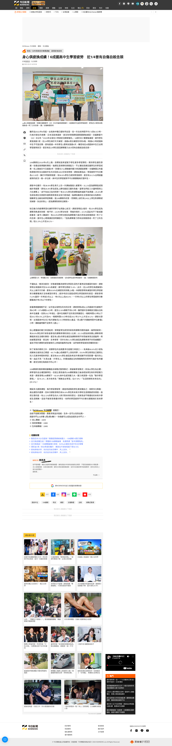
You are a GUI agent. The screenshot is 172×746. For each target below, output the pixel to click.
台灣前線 (66, 12)
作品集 (95, 475)
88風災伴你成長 (36, 12)
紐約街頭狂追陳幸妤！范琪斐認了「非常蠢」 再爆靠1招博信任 (89, 672)
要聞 (34, 8)
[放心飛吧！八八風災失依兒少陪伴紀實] (38, 3)
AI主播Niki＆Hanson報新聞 (92, 12)
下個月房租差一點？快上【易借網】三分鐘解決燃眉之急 (82, 707)
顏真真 (27, 61)
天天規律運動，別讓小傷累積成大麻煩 (77, 619)
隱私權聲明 (68, 731)
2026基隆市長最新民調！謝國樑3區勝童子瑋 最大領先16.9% (89, 585)
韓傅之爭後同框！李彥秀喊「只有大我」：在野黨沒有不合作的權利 (35, 646)
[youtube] (132, 3)
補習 (62, 502)
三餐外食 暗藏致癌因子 (86, 644)
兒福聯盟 (71, 502)
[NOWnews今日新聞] (21, 3)
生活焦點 (46, 46)
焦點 (21, 8)
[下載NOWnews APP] (146, 3)
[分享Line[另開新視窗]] (24, 138)
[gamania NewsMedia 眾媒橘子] (140, 741)
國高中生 (35, 502)
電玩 (79, 8)
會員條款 (101, 725)
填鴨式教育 (90, 502)
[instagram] (124, 3)
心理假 (75, 12)
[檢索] (151, 3)
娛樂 (47, 8)
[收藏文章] (24, 161)
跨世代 (48, 12)
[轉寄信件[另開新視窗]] (24, 144)
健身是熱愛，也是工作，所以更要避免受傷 (39, 706)
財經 (66, 8)
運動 (53, 8)
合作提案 (101, 731)
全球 (60, 8)
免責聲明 (68, 728)
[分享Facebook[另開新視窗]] (24, 132)
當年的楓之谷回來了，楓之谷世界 (35, 585)
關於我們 (101, 728)
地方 (100, 8)
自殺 (80, 502)
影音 (88, 8)
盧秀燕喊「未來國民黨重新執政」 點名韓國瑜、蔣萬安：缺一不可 (63, 645)
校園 (107, 8)
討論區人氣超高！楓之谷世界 (88, 557)
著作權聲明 (68, 734)
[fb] (119, 3)
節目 (94, 8)
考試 (54, 502)
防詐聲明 (68, 725)
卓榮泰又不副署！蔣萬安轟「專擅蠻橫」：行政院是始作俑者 (62, 585)
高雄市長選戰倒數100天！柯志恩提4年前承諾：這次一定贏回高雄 (35, 558)
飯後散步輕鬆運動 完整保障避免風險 (35, 672)
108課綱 (45, 502)
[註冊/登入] (156, 3)
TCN (57, 12)
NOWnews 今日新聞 (29, 46)
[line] (128, 3)
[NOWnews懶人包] (142, 3)
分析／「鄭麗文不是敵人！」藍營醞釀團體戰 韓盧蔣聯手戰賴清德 (42, 620)
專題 (41, 8)
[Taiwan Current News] (137, 3)
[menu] (16, 8)
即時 (27, 8)
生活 (72, 8)
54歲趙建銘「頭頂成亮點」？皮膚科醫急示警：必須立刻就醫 (62, 558)
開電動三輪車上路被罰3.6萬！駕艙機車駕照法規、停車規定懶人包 (62, 672)
